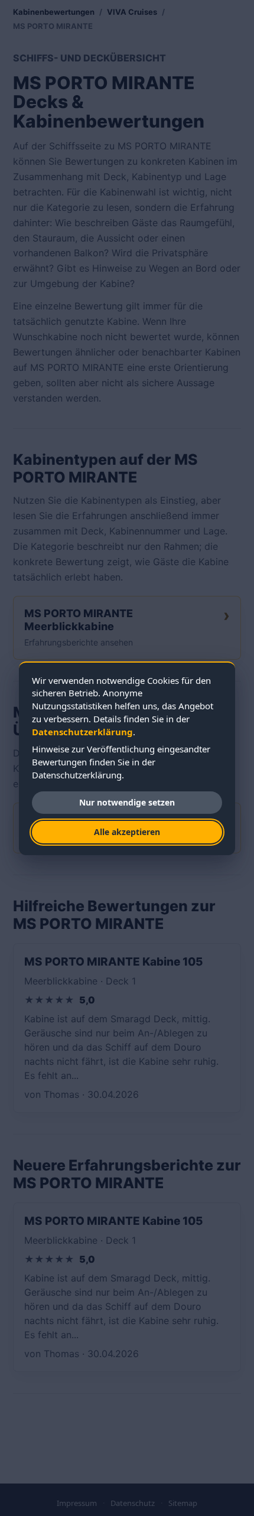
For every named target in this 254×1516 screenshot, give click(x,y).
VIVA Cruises (132, 12)
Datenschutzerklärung (82, 732)
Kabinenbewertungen (54, 12)
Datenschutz (132, 1503)
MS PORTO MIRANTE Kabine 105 (113, 962)
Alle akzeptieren (127, 831)
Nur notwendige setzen (127, 802)
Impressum (77, 1503)
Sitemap (182, 1503)
